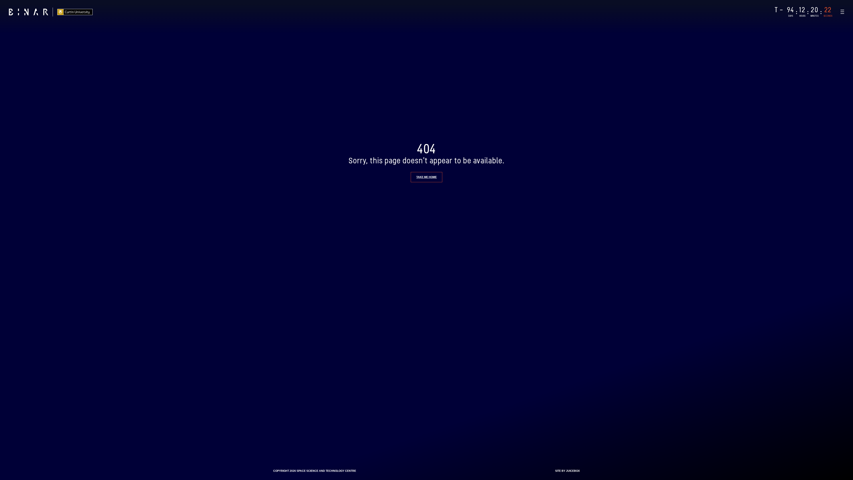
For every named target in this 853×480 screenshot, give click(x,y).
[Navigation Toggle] (842, 12)
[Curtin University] (75, 12)
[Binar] (28, 12)
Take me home (426, 177)
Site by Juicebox (567, 470)
